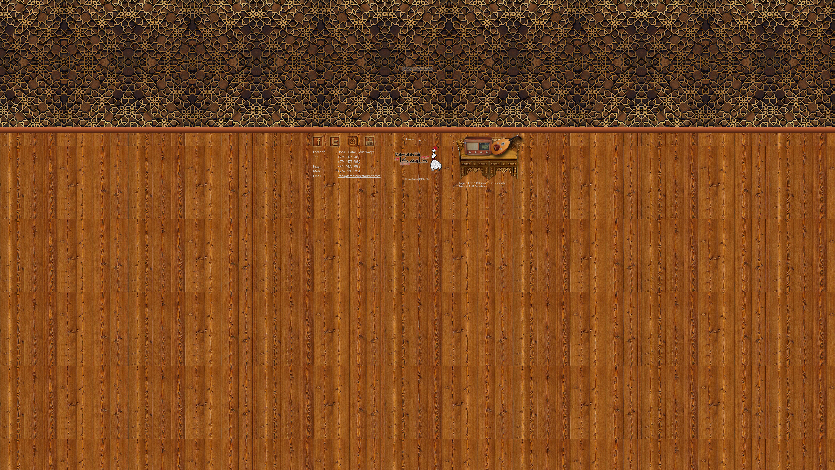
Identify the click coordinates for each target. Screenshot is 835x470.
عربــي (424, 139)
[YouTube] (369, 141)
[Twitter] (334, 141)
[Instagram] (352, 141)
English (411, 139)
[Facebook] (317, 141)
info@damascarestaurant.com (359, 176)
